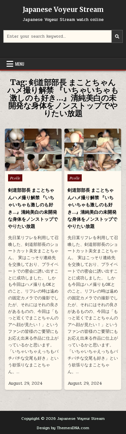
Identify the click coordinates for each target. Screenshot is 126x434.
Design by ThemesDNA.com (63, 428)
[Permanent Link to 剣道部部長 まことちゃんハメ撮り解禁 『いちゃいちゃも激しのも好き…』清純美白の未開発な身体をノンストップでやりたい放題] (33, 150)
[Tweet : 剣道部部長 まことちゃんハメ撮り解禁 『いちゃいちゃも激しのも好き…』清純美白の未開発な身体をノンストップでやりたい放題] (19, 167)
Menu (19, 64)
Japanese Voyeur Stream (63, 9)
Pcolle (15, 177)
